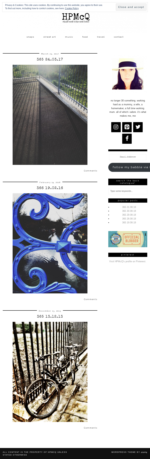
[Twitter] (138, 127)
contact (119, 37)
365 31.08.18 (129, 207)
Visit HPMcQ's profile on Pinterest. (127, 261)
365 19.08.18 (129, 222)
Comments (90, 171)
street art (49, 37)
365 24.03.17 (50, 60)
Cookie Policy (72, 8)
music (69, 37)
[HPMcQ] (75, 16)
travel (101, 37)
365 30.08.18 (129, 211)
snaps (30, 37)
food (85, 37)
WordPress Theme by (129, 452)
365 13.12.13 (50, 317)
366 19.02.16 (50, 188)
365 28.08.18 (129, 218)
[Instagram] (116, 127)
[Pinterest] (127, 127)
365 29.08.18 (129, 214)
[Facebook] (127, 139)
